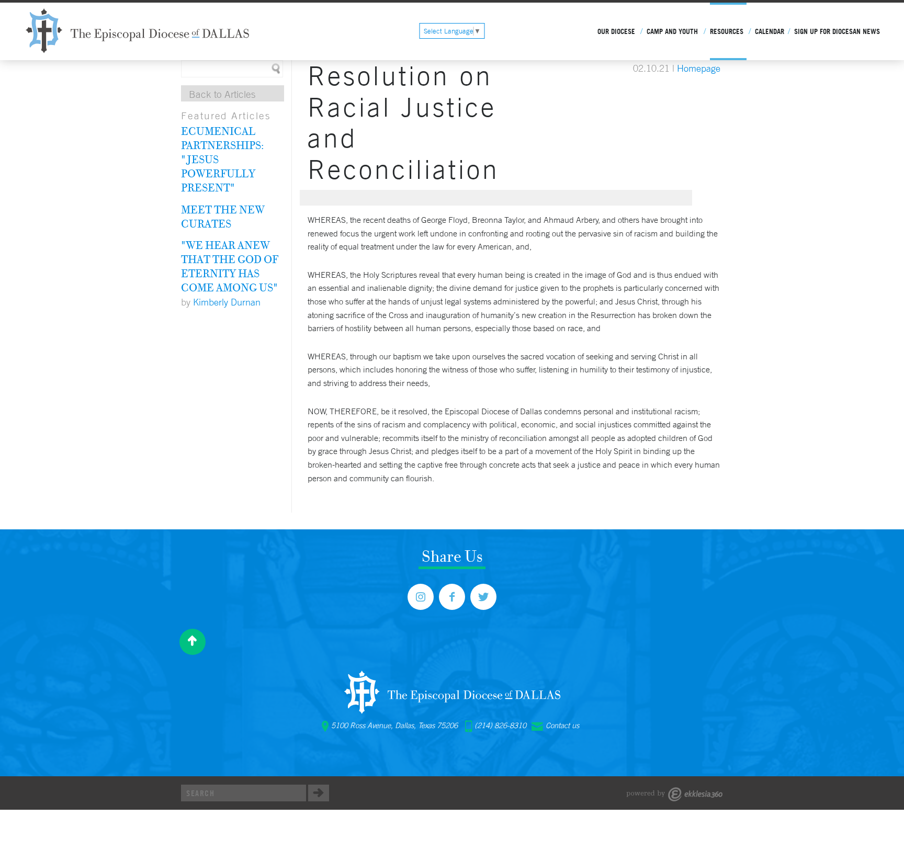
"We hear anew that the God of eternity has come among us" (229, 265)
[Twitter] (483, 597)
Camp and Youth (672, 31)
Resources (726, 31)
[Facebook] (452, 597)
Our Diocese (616, 31)
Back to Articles (222, 94)
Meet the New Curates (223, 216)
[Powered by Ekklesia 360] (674, 794)
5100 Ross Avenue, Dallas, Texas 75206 (394, 725)
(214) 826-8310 (500, 725)
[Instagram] (421, 597)
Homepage (698, 68)
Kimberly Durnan (227, 302)
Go (318, 793)
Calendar (769, 31)
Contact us (562, 725)
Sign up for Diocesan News (837, 31)
